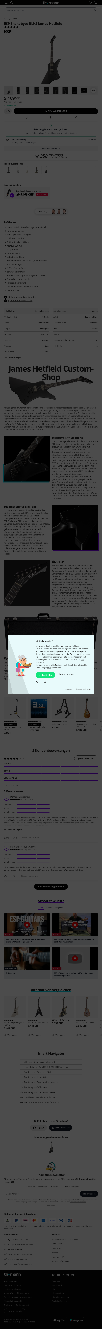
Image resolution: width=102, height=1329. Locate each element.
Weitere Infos (42, 682)
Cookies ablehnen (67, 674)
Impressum (69, 689)
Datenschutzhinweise (83, 689)
